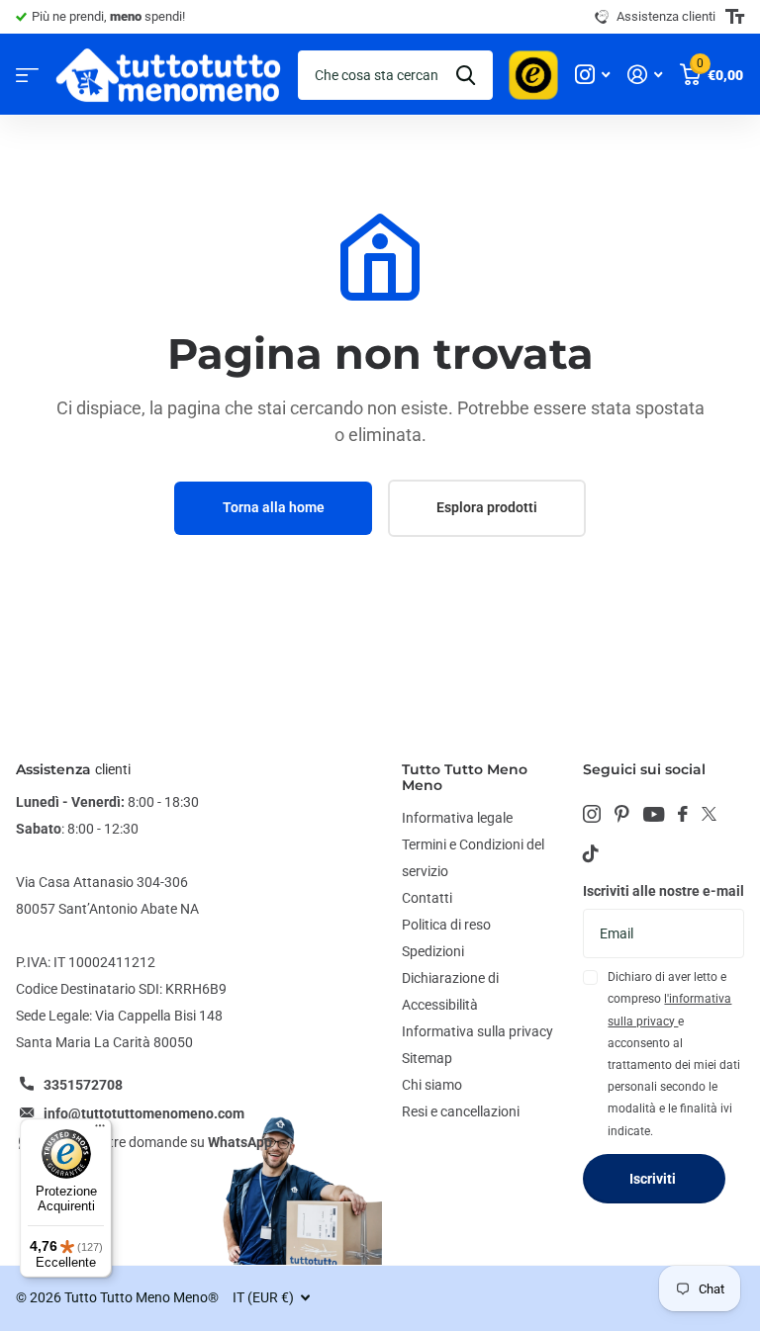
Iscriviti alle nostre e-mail (663, 891)
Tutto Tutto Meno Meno (464, 777)
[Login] (644, 74)
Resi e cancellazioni (461, 1111)
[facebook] (683, 814)
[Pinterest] (622, 814)
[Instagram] (592, 814)
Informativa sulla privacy (477, 1031)
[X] (709, 814)
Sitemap (427, 1058)
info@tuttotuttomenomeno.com (144, 1113)
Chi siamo (432, 1085)
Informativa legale (457, 818)
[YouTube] (653, 814)
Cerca (465, 75)
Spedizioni (433, 951)
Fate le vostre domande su (158, 1142)
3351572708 (83, 1085)
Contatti (427, 898)
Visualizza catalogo (27, 74)
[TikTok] (591, 853)
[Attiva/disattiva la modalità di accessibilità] (734, 17)
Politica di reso (446, 924)
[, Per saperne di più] (592, 74)
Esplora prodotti (486, 507)
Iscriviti (654, 1179)
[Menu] (100, 1130)
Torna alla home (274, 507)
